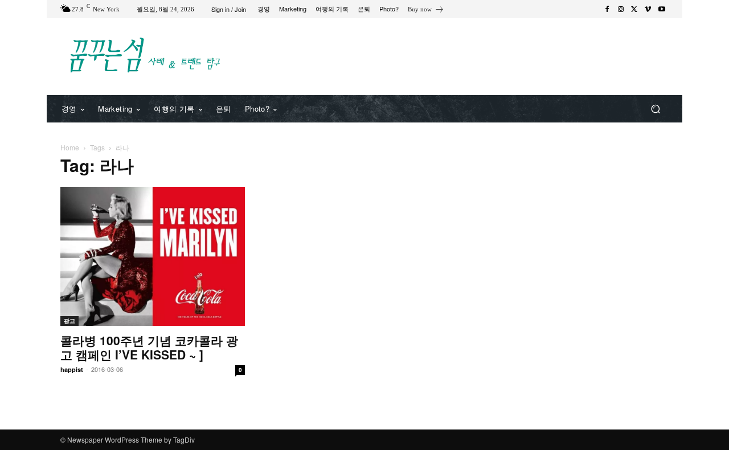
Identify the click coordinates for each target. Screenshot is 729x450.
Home (69, 147)
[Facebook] (607, 9)
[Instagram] (621, 9)
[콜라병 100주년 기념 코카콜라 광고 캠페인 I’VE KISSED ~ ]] (152, 256)
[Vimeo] (648, 9)
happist (71, 369)
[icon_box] (426, 11)
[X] (634, 9)
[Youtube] (662, 9)
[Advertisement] (458, 55)
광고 (69, 321)
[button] (655, 109)
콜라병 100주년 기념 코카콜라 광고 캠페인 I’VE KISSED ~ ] (149, 347)
